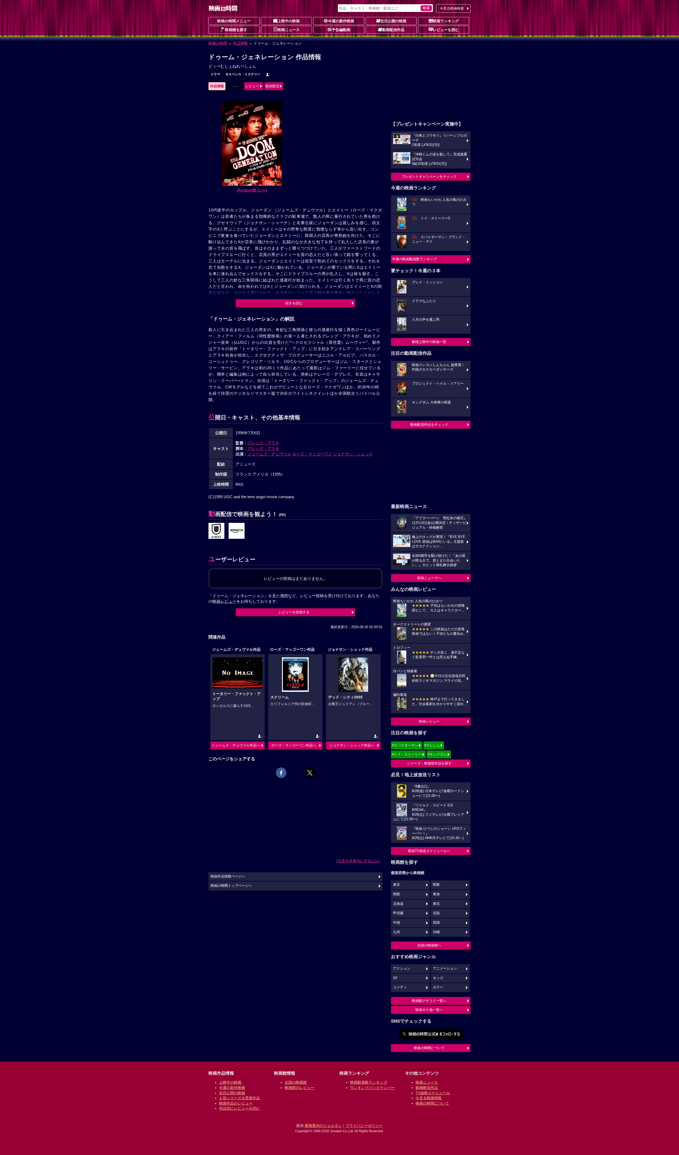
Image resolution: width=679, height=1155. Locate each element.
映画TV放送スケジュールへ (429, 851)
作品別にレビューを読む (239, 1108)
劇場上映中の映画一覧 (429, 342)
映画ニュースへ (429, 578)
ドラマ (215, 74)
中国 (396, 922)
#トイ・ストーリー (406, 754)
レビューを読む (446, 30)
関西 (396, 894)
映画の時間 (217, 43)
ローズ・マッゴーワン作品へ (293, 745)
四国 (436, 922)
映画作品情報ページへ (228, 876)
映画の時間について (429, 1048)
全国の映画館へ (429, 945)
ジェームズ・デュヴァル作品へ (236, 745)
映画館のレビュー (299, 1087)
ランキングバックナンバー (372, 1087)
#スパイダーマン (405, 745)
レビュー (252, 86)
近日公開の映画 (393, 21)
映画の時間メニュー (234, 21)
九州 (396, 932)
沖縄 (436, 932)
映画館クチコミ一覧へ (429, 1001)
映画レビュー (429, 721)
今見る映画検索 (452, 8)
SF (395, 978)
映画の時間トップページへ (231, 886)
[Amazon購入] (252, 190)
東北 (436, 904)
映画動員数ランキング (368, 1082)
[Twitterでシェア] (309, 772)
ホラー (438, 987)
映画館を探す (236, 30)
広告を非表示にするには (358, 861)
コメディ (400, 987)
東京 (396, 885)
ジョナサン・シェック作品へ (351, 745)
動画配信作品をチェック (429, 425)
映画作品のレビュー (236, 1103)
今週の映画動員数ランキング (414, 259)
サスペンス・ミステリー (242, 74)
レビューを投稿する (294, 612)
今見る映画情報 (429, 1098)
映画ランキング (446, 21)
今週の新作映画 (341, 21)
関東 (436, 885)
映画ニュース (288, 30)
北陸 (436, 913)
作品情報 (240, 43)
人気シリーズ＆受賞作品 (239, 1098)
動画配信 (272, 86)
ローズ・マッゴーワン (312, 454)
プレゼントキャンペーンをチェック (429, 177)
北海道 (398, 904)
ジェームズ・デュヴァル (269, 454)
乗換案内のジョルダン (323, 1125)
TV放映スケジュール (433, 1093)
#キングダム (437, 754)
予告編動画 (341, 30)
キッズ (438, 978)
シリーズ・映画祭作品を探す (429, 763)
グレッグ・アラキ (263, 443)
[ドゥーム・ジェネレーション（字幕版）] (237, 531)
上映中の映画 (288, 21)
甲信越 (398, 913)
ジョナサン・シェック (353, 454)
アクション (401, 968)
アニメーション (445, 968)
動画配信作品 (393, 30)
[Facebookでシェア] (281, 772)
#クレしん (432, 745)
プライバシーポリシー (364, 1125)
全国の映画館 (296, 1082)
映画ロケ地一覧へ (429, 1010)
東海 (436, 894)
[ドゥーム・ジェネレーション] (216, 531)
